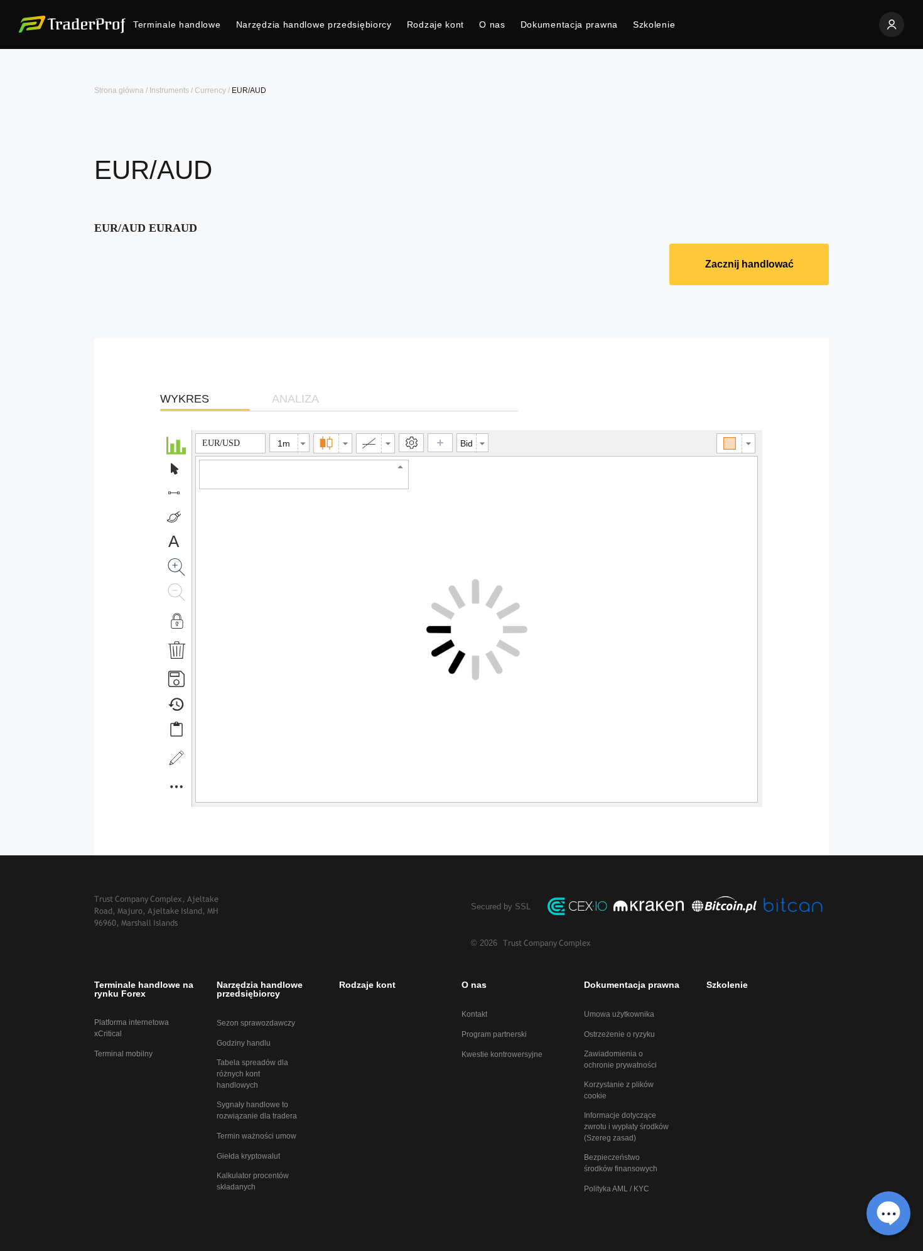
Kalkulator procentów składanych (253, 1181)
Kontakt (474, 1014)
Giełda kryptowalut (248, 1156)
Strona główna (119, 90)
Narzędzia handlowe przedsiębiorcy (314, 24)
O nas (492, 24)
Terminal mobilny (123, 1053)
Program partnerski (494, 1034)
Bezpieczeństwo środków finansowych (620, 1163)
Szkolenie (654, 24)
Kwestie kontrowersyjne (502, 1054)
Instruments (169, 90)
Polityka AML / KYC (616, 1188)
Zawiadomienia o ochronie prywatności (620, 1059)
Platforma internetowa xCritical (131, 1028)
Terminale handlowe (177, 24)
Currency (210, 90)
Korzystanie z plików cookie (619, 1090)
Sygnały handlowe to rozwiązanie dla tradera (257, 1110)
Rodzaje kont (435, 24)
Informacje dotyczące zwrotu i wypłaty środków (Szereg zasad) (626, 1126)
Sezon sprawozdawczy (256, 1023)
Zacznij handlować (749, 264)
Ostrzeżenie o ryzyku (619, 1034)
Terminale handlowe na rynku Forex (143, 989)
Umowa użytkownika (619, 1014)
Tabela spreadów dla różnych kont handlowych (252, 1074)
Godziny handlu (244, 1043)
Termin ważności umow (256, 1136)
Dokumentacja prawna (569, 24)
